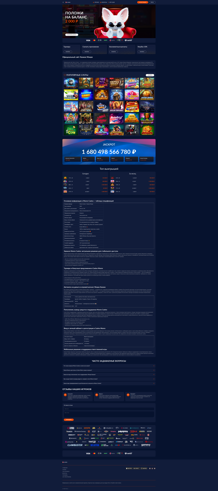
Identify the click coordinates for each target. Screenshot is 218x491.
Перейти (68, 51)
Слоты (64, 469)
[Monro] (68, 2)
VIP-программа (66, 477)
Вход (152, 2)
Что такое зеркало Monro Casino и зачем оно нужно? (77, 365)
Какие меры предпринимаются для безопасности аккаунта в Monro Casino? (82, 383)
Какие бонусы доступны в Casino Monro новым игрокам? (78, 370)
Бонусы (64, 473)
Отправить (69, 419)
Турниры (65, 475)
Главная (64, 467)
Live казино (65, 471)
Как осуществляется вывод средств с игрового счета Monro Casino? (81, 379)
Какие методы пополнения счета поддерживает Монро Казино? (80, 374)
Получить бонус (71, 34)
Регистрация (142, 2)
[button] (63, 2)
